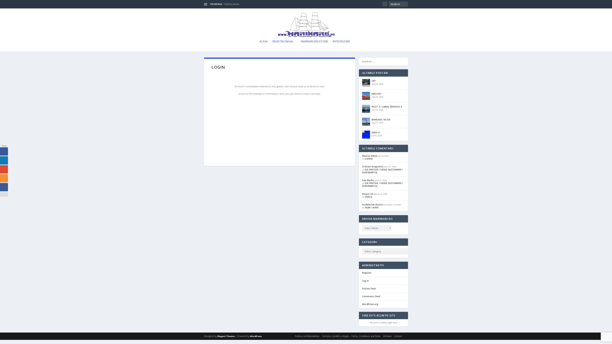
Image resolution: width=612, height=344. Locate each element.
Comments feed (371, 296)
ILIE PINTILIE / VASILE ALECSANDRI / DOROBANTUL (382, 171)
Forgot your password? (279, 150)
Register (366, 272)
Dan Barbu (368, 180)
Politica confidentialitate (307, 336)
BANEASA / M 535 (381, 119)
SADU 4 (375, 132)
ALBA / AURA (371, 207)
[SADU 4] (366, 135)
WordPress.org (370, 304)
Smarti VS (367, 193)
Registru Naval (283, 41)
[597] (366, 83)
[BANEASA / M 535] (366, 122)
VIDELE (368, 196)
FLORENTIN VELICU (372, 204)
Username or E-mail (255, 103)
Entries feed (369, 288)
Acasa (263, 41)
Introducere (341, 41)
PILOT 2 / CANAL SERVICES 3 (387, 106)
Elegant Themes (226, 336)
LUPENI (369, 158)
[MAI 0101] (366, 96)
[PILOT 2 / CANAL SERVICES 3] (366, 109)
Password (249, 117)
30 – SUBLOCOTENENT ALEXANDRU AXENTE (247, 4)
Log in (365, 280)
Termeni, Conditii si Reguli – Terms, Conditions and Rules (351, 336)
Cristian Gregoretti (372, 166)
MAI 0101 (377, 93)
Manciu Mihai (369, 155)
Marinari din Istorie (314, 41)
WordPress (256, 336)
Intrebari (387, 336)
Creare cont (298, 140)
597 (373, 80)
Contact (398, 336)
